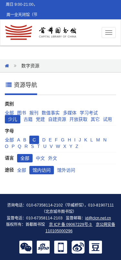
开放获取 (78, 119)
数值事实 (51, 112)
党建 (40, 119)
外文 (52, 158)
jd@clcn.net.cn (98, 218)
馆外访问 (66, 170)
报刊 (33, 112)
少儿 (12, 119)
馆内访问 (42, 170)
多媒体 (69, 112)
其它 (95, 119)
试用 (107, 119)
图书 (21, 112)
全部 (9, 112)
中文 (40, 158)
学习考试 (89, 112)
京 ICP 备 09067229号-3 (71, 224)
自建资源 (57, 119)
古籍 (28, 119)
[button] (25, 246)
